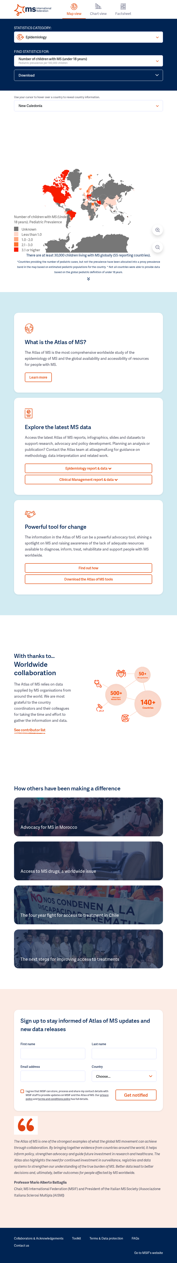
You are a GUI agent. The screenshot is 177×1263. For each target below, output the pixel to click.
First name (28, 1044)
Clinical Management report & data (86, 479)
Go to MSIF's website (148, 1253)
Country (97, 1067)
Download (27, 75)
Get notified (136, 1095)
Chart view (98, 13)
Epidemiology (36, 37)
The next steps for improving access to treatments (70, 959)
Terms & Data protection (106, 1238)
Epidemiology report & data (86, 468)
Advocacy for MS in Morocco (49, 827)
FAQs (135, 1238)
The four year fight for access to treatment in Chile (70, 915)
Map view (74, 13)
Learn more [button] (38, 377)
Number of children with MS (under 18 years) (53, 60)
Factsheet (123, 13)
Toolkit (76, 1238)
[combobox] (124, 1076)
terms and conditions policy (54, 1099)
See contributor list (30, 729)
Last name (99, 1044)
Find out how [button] (88, 567)
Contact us (21, 1245)
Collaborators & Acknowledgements (38, 1238)
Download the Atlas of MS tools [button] (88, 579)
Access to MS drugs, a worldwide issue (58, 871)
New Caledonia (30, 105)
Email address (30, 1067)
